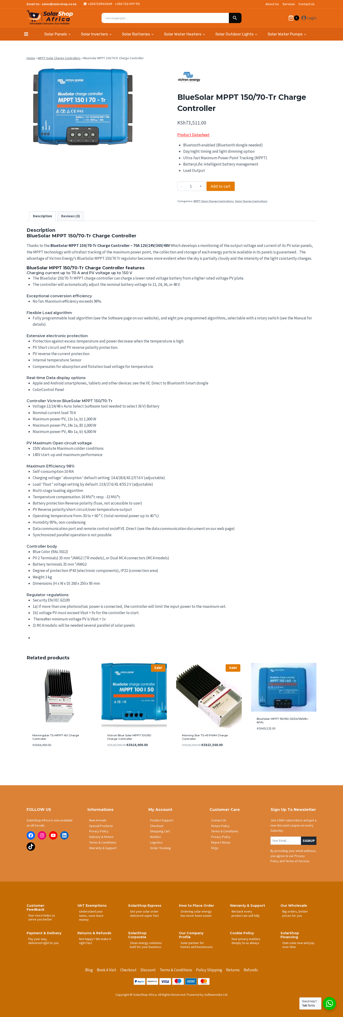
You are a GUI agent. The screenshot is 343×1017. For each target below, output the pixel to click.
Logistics (156, 842)
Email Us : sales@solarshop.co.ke (52, 4)
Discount (148, 969)
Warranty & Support (103, 848)
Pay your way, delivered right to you (43, 941)
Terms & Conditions (102, 842)
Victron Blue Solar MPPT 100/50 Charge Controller (129, 736)
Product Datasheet (193, 134)
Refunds (251, 969)
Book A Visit (106, 969)
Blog (89, 969)
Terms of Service (297, 861)
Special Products (101, 826)
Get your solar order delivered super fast (144, 913)
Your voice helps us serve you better (41, 917)
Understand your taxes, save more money (91, 915)
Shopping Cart (160, 831)
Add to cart (221, 186)
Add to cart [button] (266, 742)
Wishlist (155, 837)
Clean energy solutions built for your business (146, 945)
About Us (272, 4)
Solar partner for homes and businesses (197, 945)
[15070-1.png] (80, 106)
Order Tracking (160, 848)
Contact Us (306, 4)
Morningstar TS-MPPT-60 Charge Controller (55, 736)
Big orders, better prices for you (295, 913)
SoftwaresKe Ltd (216, 995)
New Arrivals (97, 820)
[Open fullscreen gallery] (129, 143)
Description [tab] (42, 216)
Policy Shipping (209, 969)
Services (289, 4)
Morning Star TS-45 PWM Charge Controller (205, 736)
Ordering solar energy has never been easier (196, 913)
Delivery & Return (101, 837)
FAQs (214, 848)
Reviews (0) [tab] (70, 216)
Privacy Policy (98, 831)
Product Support (161, 820)
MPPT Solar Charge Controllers (59, 58)
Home (31, 58)
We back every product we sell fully (245, 913)
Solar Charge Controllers (251, 201)
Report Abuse (221, 842)
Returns (233, 969)
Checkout (156, 826)
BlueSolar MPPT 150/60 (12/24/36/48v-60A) (283, 720)
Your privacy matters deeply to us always (245, 941)
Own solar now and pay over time (298, 945)
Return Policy (220, 826)
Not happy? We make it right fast (95, 941)
